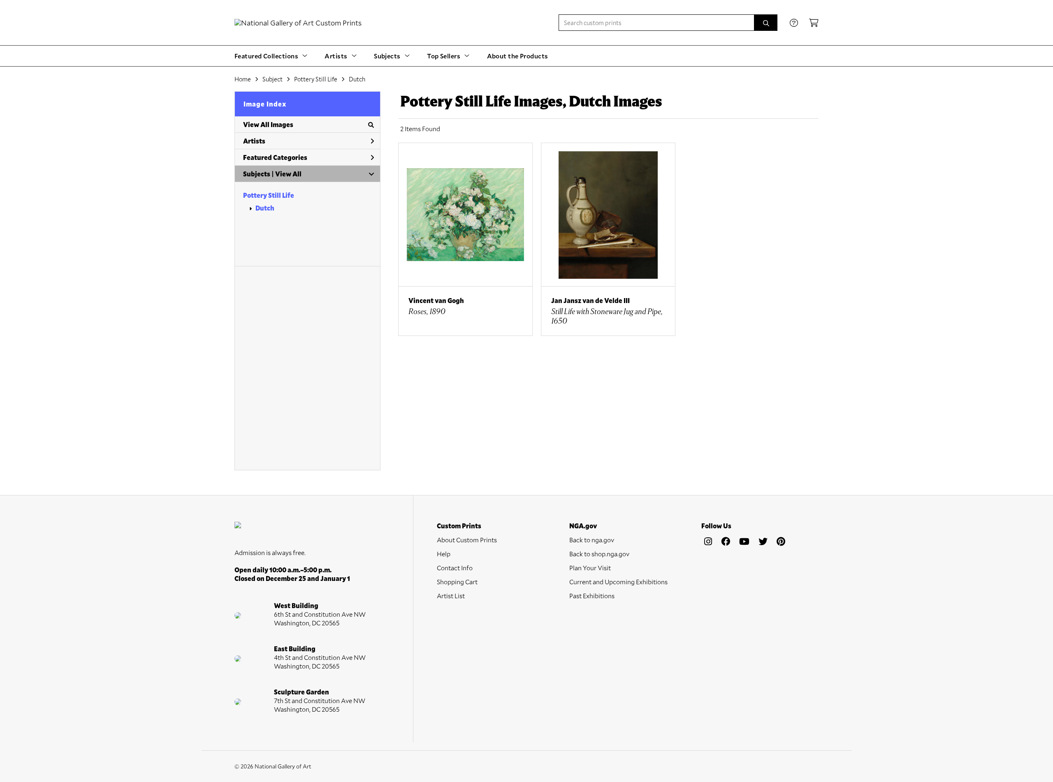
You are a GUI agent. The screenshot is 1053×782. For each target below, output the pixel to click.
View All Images (268, 124)
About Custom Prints (467, 539)
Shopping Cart (457, 581)
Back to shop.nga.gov (599, 553)
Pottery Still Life (268, 195)
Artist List (451, 595)
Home (242, 79)
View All (288, 173)
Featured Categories (275, 157)
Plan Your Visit (590, 567)
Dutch (264, 208)
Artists (254, 141)
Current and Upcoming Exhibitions (618, 581)
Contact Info (455, 567)
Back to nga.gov (591, 539)
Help (443, 553)
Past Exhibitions (592, 595)
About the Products (517, 55)
